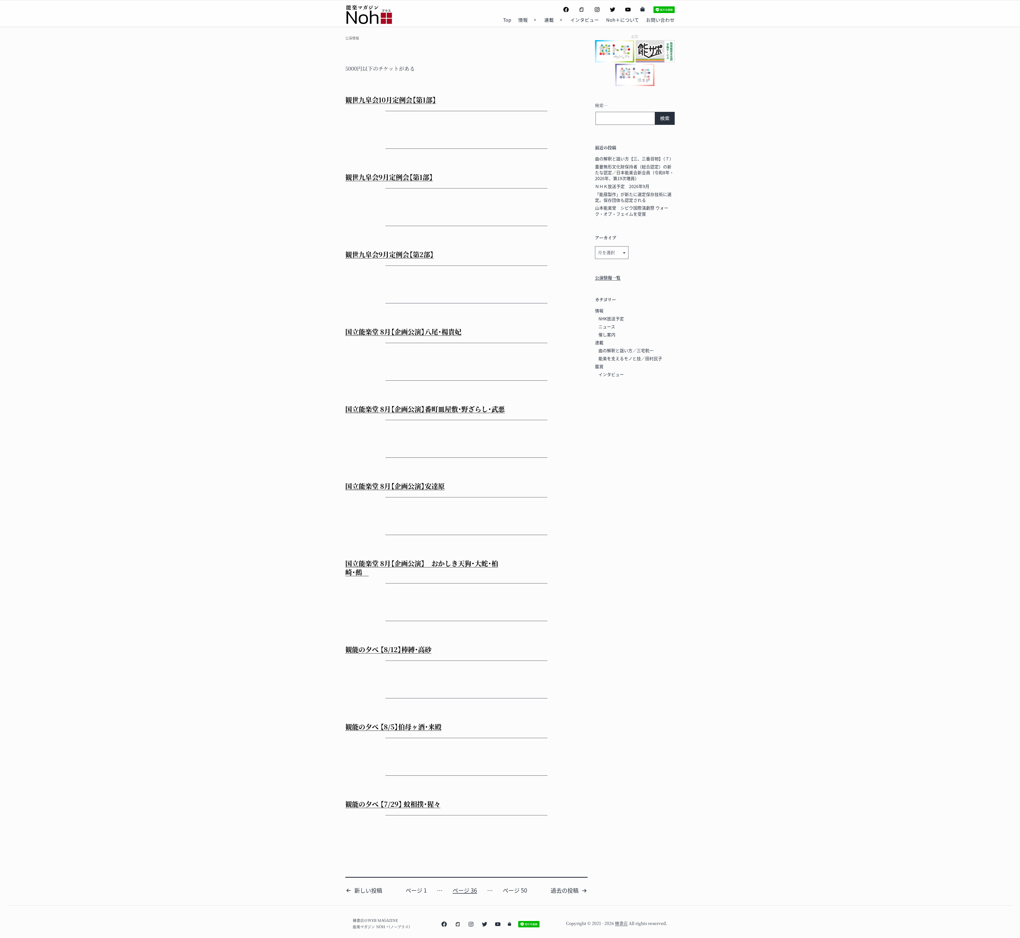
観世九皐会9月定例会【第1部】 (389, 177)
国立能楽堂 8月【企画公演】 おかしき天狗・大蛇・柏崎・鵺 (421, 567)
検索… (601, 105)
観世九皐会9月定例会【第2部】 (389, 254)
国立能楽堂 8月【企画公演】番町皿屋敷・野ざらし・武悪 (425, 409)
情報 (523, 19)
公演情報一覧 (607, 278)
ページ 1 (416, 890)
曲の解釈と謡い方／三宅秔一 (626, 350)
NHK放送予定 (611, 319)
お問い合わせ (660, 19)
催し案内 (606, 335)
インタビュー (584, 19)
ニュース (606, 327)
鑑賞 (599, 366)
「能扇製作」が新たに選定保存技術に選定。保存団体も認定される (633, 197)
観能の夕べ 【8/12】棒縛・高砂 (388, 649)
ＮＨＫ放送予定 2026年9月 (622, 186)
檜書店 (621, 923)
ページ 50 (515, 890)
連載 (549, 19)
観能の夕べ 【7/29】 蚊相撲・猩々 (392, 804)
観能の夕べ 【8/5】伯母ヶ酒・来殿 (393, 726)
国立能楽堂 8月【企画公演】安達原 (395, 486)
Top (507, 19)
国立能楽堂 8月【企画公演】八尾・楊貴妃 (403, 331)
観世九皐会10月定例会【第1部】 (390, 99)
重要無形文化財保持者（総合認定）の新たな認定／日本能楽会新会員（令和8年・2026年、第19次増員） (634, 172)
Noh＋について (622, 19)
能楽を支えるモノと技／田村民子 (630, 358)
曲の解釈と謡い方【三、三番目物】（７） (634, 159)
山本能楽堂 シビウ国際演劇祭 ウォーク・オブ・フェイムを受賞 (631, 211)
